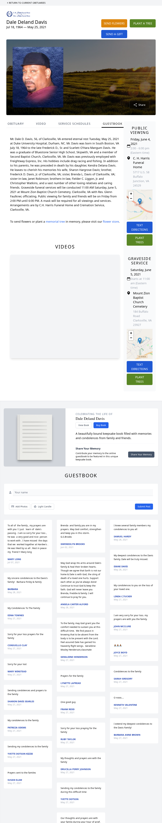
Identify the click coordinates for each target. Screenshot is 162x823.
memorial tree (55, 221)
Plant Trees (139, 240)
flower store (111, 221)
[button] (140, 201)
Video (41, 123)
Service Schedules (74, 123)
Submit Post (144, 506)
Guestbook (112, 123)
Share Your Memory (141, 454)
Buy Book (101, 425)
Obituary (16, 123)
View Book (83, 425)
